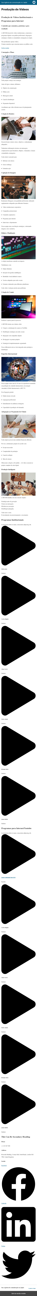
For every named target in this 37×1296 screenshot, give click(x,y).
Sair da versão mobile (19, 1293)
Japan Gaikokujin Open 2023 (8, 877)
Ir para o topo (32, 1288)
